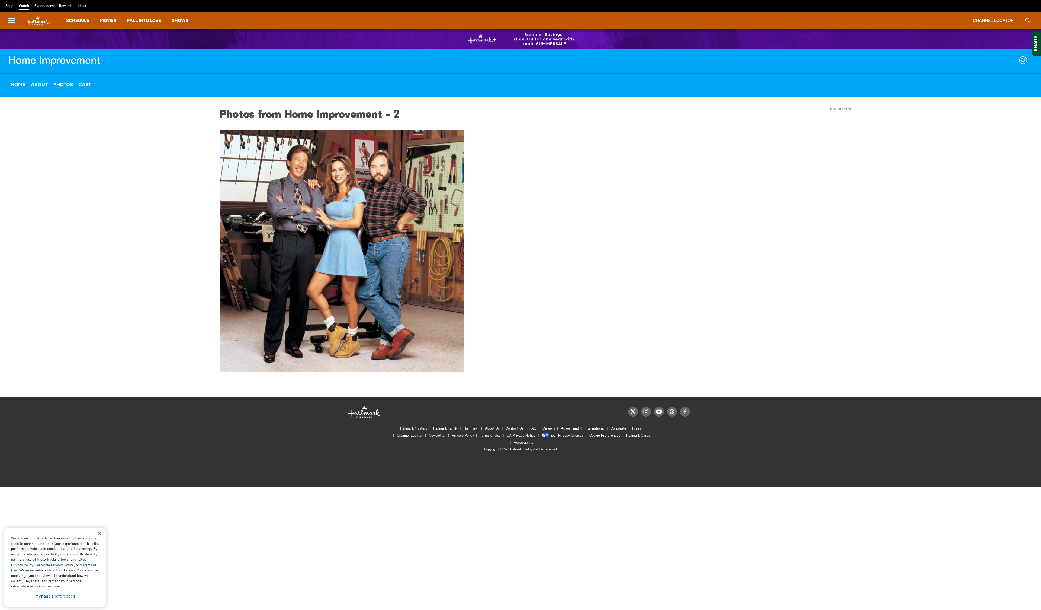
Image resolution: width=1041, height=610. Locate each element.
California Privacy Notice (54, 565)
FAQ (532, 428)
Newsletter (437, 435)
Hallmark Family (445, 428)
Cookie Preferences (604, 435)
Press (636, 428)
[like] (1023, 61)
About (39, 84)
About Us (492, 428)
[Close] (99, 533)
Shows (180, 20)
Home (18, 84)
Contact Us (514, 428)
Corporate (618, 428)
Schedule (77, 20)
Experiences (44, 6)
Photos (63, 84)
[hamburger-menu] (11, 20)
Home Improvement (54, 60)
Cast (84, 84)
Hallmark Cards (638, 435)
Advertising (570, 428)
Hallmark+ (471, 428)
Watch (24, 6)
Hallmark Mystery (413, 428)
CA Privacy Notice (521, 435)
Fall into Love (144, 20)
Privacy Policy (463, 435)
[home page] (37, 21)
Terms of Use (490, 435)
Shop (9, 6)
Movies (108, 20)
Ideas (82, 6)
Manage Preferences (55, 596)
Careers (548, 428)
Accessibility (523, 442)
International (595, 428)
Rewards (65, 6)
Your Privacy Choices (566, 435)
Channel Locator (993, 20)
